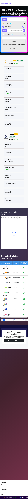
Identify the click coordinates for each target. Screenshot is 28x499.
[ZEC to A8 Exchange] (24, 288)
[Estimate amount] (24, 30)
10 (23, 319)
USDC (19, 497)
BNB (3, 497)
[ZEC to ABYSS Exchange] (24, 309)
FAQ (2, 487)
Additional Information (14, 48)
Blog (2, 494)
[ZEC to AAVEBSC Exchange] (24, 304)
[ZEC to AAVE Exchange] (24, 299)
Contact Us (3, 492)
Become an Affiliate (14, 341)
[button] (6, 27)
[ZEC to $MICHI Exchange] (24, 267)
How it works (4, 489)
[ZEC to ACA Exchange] (24, 314)
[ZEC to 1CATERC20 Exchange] (24, 277)
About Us (3, 485)
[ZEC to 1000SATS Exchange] (24, 272)
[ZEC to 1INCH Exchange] (24, 282)
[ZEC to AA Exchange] (24, 293)
